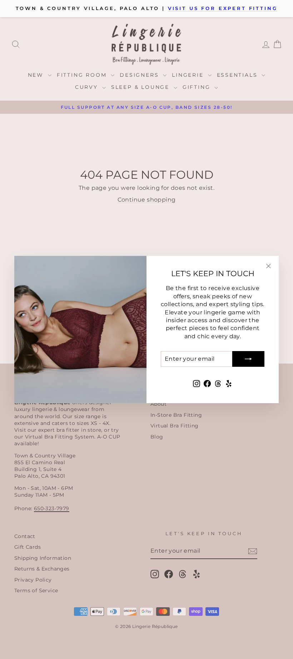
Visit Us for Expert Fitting (223, 8)
